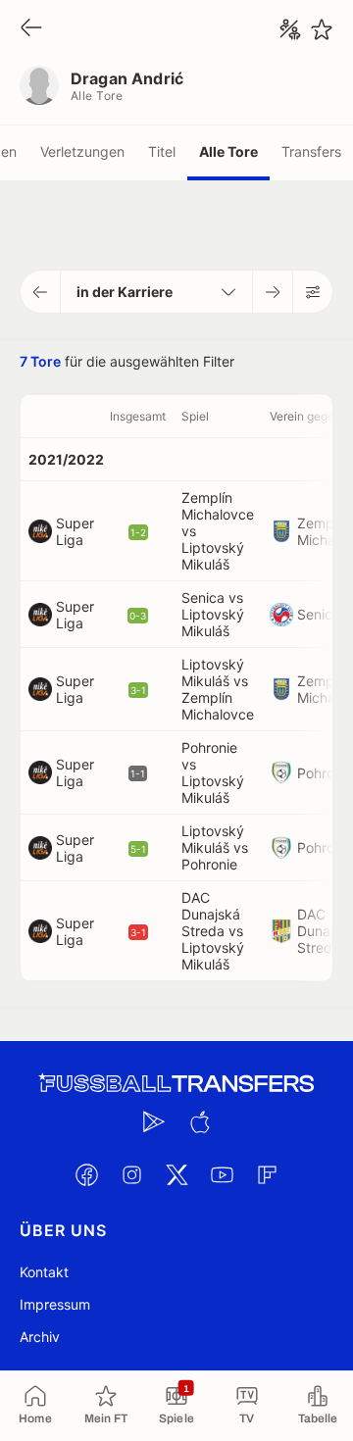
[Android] (154, 1121)
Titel (162, 151)
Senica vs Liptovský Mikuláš (212, 614)
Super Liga (75, 531)
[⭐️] (321, 29)
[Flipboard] (266, 1174)
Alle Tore (228, 151)
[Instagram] (131, 1174)
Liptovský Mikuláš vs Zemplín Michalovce (217, 689)
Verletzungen (82, 151)
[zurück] (31, 29)
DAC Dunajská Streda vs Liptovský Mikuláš (212, 930)
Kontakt (44, 1272)
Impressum (55, 1304)
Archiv (40, 1336)
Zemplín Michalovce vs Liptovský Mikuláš (217, 530)
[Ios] (199, 1121)
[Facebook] (86, 1174)
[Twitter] (176, 1174)
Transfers (311, 151)
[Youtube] (221, 1174)
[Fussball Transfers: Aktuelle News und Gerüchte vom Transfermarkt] (176, 1083)
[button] (41, 292)
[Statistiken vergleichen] (290, 29)
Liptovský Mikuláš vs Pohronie (214, 847)
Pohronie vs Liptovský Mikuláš (212, 772)
